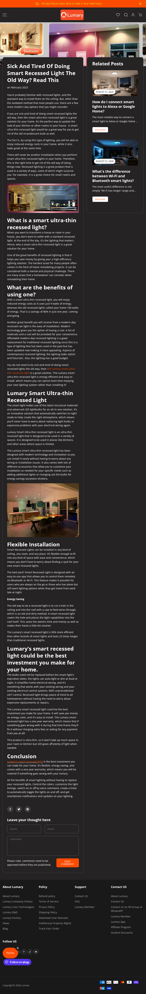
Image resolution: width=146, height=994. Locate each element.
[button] (5, 14)
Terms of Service (49, 901)
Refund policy (47, 896)
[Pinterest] (28, 809)
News (6, 923)
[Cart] (140, 15)
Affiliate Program (121, 927)
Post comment (67, 863)
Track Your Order (49, 928)
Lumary (25, 985)
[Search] (126, 15)
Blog (5, 928)
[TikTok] (30, 952)
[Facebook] (10, 809)
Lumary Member (85, 907)
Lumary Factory (12, 918)
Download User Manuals (53, 918)
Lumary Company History (18, 901)
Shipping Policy (48, 912)
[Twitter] (19, 809)
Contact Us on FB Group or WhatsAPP (126, 909)
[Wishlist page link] (118, 15)
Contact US (81, 896)
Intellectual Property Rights (55, 923)
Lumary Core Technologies (18, 907)
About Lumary (11, 896)
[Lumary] (72, 15)
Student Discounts (122, 932)
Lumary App (118, 921)
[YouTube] (36, 952)
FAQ (77, 901)
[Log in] (133, 15)
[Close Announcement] (140, 4)
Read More (100, 129)
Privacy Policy (47, 907)
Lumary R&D (10, 912)
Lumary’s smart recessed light (25, 761)
